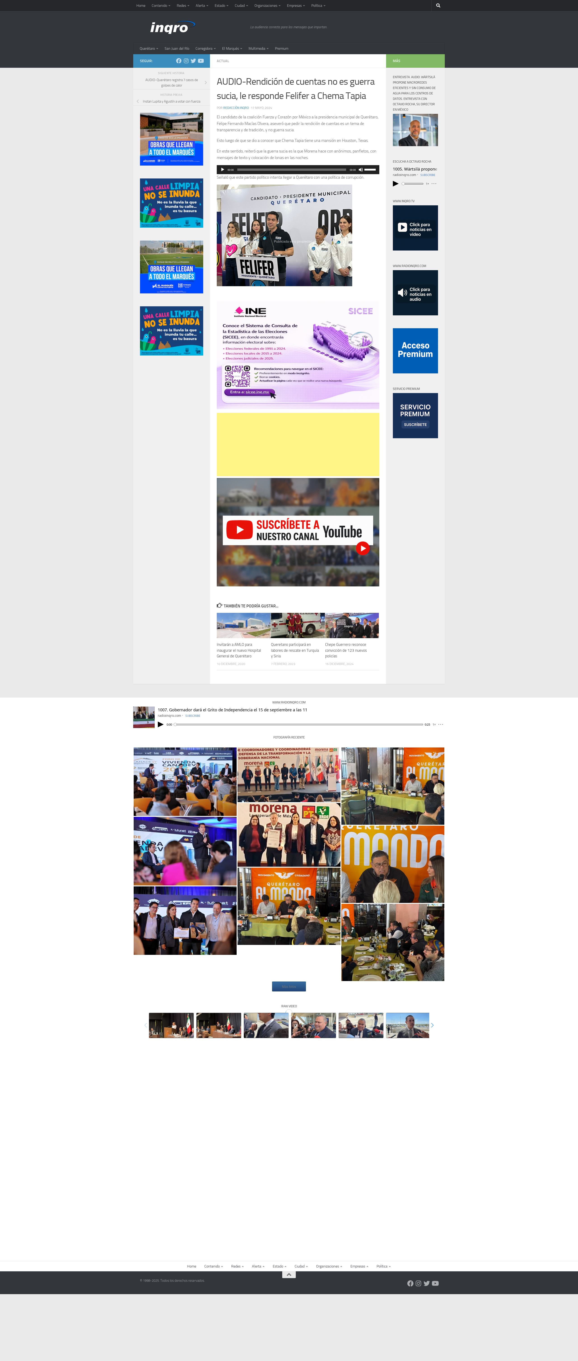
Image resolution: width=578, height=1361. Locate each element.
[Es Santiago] (289, 774)
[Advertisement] (298, 444)
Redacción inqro (236, 108)
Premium (281, 48)
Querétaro (147, 48)
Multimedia (257, 48)
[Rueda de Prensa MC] (289, 906)
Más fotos (289, 986)
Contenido (159, 5)
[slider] (370, 169)
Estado (220, 5)
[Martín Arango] (266, 1025)
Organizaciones (265, 5)
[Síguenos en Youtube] (200, 60)
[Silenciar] (361, 169)
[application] (298, 169)
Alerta (200, 5)
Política (316, 5)
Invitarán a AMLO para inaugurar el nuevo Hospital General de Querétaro (239, 650)
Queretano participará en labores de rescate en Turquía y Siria (295, 650)
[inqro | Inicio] (193, 27)
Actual (223, 61)
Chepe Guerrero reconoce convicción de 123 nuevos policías (346, 650)
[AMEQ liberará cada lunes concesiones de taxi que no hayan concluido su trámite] (361, 1025)
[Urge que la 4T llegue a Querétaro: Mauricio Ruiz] (408, 1025)
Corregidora (204, 48)
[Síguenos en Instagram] (186, 60)
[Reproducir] (222, 169)
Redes (181, 5)
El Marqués (230, 48)
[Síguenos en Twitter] (193, 60)
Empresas (294, 5)
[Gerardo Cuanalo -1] (313, 1025)
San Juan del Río (177, 48)
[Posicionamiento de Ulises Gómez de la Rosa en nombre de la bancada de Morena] (218, 1025)
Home (140, 5)
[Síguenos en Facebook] (179, 60)
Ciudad (240, 5)
